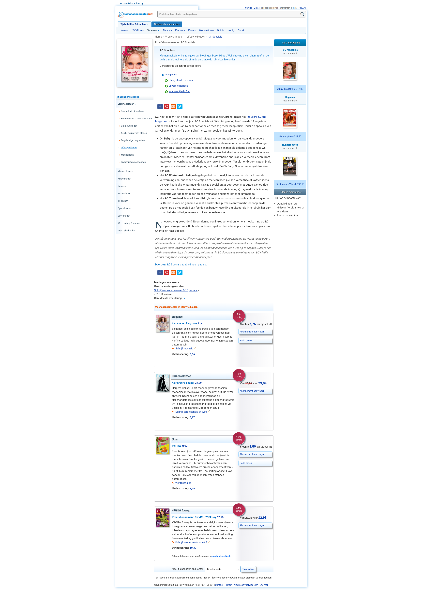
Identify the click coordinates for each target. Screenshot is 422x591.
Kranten (125, 30)
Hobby (231, 30)
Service (248, 8)
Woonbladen (124, 193)
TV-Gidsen (138, 30)
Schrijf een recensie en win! (191, 411)
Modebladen (127, 154)
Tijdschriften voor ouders (133, 162)
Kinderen (180, 30)
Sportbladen (124, 215)
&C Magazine (290, 49)
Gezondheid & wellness (132, 111)
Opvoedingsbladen (178, 85)
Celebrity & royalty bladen (134, 133)
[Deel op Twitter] (179, 106)
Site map (264, 585)
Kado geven (246, 340)
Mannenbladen (125, 171)
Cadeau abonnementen (166, 24)
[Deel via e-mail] (173, 106)
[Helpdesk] (278, 8)
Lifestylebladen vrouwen (181, 80)
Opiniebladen (124, 208)
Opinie (220, 30)
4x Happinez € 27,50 (290, 136)
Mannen (167, 30)
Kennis (192, 30)
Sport (241, 30)
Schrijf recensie (184, 348)
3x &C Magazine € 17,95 (290, 88)
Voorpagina (171, 74)
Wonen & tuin (206, 30)
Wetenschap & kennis (128, 223)
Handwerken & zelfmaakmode (136, 118)
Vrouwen (152, 30)
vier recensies (183, 482)
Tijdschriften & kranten (133, 24)
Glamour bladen (129, 125)
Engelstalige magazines (133, 140)
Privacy (228, 585)
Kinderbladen (124, 178)
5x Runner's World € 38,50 (290, 184)
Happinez (290, 97)
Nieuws (302, 8)
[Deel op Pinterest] (166, 106)
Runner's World (290, 144)
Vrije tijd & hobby (126, 230)
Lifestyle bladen (129, 147)
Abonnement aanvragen (252, 331)
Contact (219, 585)
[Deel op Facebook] (160, 106)
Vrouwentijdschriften (179, 91)
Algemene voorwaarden (246, 585)
